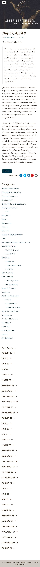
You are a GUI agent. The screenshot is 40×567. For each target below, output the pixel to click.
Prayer (8, 300)
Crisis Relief (7, 200)
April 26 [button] (6, 374)
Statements (7, 315)
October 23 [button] (7, 537)
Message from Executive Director (16, 242)
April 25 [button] (6, 439)
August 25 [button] (7, 418)
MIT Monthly (7, 273)
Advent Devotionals (10, 189)
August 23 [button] (7, 548)
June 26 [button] (5, 363)
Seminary (6, 292)
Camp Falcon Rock (13, 265)
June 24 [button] (5, 494)
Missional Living (9, 246)
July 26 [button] (5, 358)
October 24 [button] (7, 472)
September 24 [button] (8, 477)
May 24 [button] (5, 499)
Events (5, 219)
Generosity (6, 223)
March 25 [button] (7, 445)
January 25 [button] (7, 456)
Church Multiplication (11, 192)
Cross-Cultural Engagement (14, 204)
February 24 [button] (8, 515)
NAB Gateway (7, 277)
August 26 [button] (7, 353)
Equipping (6, 215)
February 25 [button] (8, 450)
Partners (9, 269)
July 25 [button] (5, 423)
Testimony (6, 323)
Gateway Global (12, 281)
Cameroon (10, 261)
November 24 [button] (8, 466)
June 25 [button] (5, 429)
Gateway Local (12, 284)
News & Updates (9, 288)
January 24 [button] (7, 521)
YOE (7, 212)
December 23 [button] (8, 526)
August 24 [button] (7, 483)
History (5, 227)
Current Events (12, 250)
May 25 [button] (5, 434)
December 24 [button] (8, 461)
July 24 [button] (5, 488)
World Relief (7, 338)
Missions (5, 258)
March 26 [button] (7, 380)
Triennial (6, 327)
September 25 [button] (8, 412)
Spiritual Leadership (11, 311)
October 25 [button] (7, 407)
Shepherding (11, 304)
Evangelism (10, 254)
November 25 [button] (8, 401)
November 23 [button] (8, 532)
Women (5, 334)
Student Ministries (10, 319)
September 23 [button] (8, 542)
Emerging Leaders (9, 208)
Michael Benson (9, 37)
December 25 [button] (8, 396)
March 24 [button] (7, 510)
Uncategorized (8, 330)
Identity (5, 231)
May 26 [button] (5, 369)
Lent (22, 37)
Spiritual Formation (10, 296)
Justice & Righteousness (12, 235)
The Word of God (13, 307)
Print (7, 171)
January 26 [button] (7, 391)
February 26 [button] (8, 385)
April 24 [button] (6, 504)
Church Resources (10, 196)
